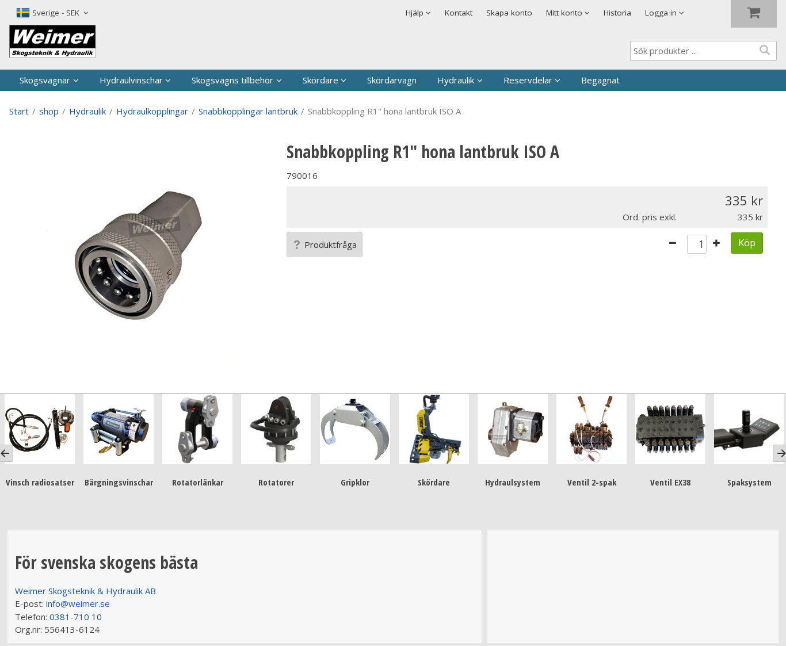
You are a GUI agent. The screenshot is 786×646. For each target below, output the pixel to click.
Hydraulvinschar (131, 80)
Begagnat (600, 80)
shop (49, 111)
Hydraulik (455, 80)
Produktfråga (330, 244)
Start (19, 111)
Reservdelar (527, 80)
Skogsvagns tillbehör (232, 80)
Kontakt (458, 12)
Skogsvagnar (45, 80)
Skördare (320, 80)
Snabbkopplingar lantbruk (248, 111)
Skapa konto (509, 12)
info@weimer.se (78, 603)
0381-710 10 (75, 616)
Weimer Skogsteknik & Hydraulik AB (85, 591)
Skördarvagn (392, 80)
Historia (617, 12)
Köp (747, 242)
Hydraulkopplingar (152, 111)
